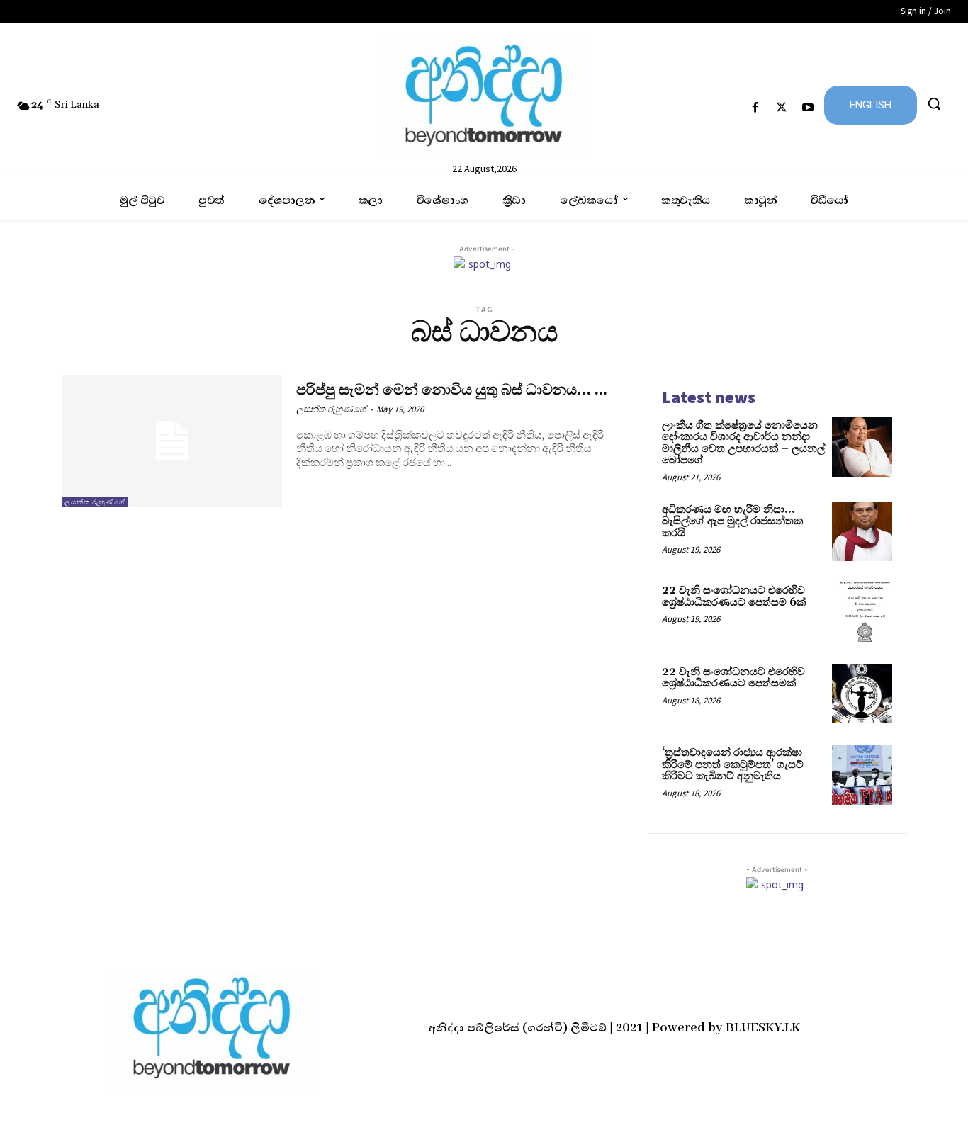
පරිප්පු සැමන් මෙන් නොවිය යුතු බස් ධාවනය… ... (451, 390)
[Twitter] (782, 108)
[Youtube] (808, 108)
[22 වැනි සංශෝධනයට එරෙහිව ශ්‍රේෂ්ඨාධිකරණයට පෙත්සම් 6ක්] (862, 612)
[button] (934, 103)
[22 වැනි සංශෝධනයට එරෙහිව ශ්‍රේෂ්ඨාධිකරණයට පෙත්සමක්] (862, 694)
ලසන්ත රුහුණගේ (94, 502)
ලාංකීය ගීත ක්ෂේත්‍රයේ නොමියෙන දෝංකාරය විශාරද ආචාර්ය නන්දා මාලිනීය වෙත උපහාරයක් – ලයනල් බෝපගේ (743, 443)
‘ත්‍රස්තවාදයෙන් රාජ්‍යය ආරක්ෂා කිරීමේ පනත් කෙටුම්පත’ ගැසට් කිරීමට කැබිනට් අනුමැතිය (733, 764)
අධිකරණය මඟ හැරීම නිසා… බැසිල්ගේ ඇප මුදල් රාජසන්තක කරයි (732, 521)
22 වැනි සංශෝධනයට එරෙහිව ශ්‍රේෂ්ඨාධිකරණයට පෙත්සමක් (733, 678)
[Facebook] (755, 108)
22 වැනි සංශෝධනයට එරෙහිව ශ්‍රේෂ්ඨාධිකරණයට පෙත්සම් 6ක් (734, 596)
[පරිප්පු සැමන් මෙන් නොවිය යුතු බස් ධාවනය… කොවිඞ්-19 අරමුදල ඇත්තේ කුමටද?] (172, 441)
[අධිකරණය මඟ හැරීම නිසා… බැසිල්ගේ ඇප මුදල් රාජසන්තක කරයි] (862, 532)
